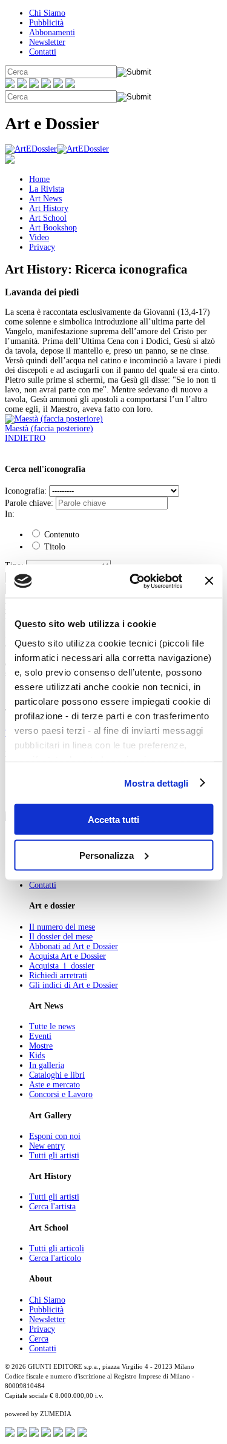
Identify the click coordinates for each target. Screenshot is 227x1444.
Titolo (53, 546)
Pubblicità (46, 22)
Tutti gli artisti (54, 1155)
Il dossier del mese (61, 936)
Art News (45, 198)
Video (39, 237)
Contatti (42, 51)
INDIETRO (25, 438)
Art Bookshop (53, 227)
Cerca (38, 1338)
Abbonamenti (52, 32)
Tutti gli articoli (56, 1248)
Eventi (40, 1036)
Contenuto (60, 534)
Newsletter (47, 42)
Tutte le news (52, 1026)
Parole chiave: (29, 503)
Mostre (41, 1045)
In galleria (46, 1065)
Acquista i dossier (61, 965)
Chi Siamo (47, 13)
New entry (47, 1145)
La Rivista (46, 188)
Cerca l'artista (52, 1206)
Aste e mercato (54, 1084)
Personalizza (106, 855)
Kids (37, 1055)
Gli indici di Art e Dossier (73, 985)
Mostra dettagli (156, 782)
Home (39, 179)
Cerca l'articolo (55, 1258)
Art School (48, 218)
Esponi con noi (55, 1136)
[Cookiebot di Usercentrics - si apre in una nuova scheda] (135, 581)
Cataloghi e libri (57, 1075)
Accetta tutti (113, 819)
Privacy (42, 247)
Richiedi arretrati (58, 975)
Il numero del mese (62, 927)
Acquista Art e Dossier (67, 956)
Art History (48, 208)
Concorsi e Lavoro (61, 1094)
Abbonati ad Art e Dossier (73, 946)
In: (10, 514)
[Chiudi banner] (209, 581)
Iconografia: (26, 490)
